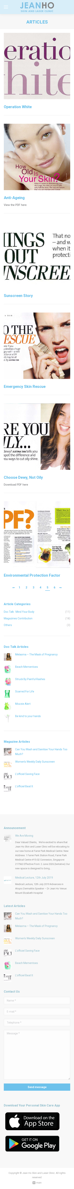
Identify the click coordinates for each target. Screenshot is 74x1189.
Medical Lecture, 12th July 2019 (34, 877)
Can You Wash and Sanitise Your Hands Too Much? (41, 752)
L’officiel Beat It (24, 786)
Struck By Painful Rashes (30, 679)
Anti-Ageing (14, 197)
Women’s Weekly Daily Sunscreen (35, 761)
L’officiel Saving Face (27, 774)
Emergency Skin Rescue (25, 386)
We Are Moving (24, 835)
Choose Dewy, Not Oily (23, 477)
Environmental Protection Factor (32, 575)
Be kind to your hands (28, 716)
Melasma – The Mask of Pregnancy (36, 654)
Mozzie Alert (23, 703)
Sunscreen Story (18, 295)
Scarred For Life (24, 691)
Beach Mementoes (26, 666)
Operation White (18, 107)
